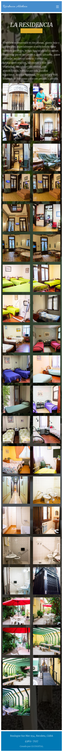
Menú (57, 6)
